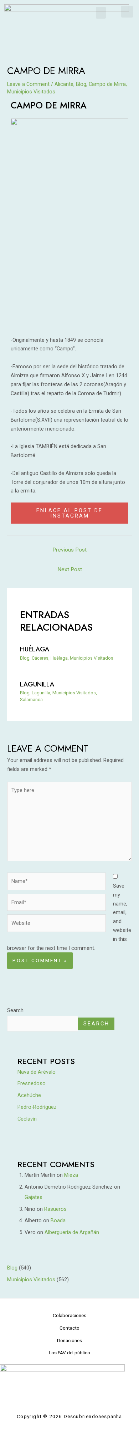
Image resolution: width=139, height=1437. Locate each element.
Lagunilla (37, 684)
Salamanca (31, 699)
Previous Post (69, 550)
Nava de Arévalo (36, 1072)
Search (15, 1010)
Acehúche (29, 1095)
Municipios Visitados (31, 91)
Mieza (71, 1175)
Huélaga (35, 649)
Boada (58, 1220)
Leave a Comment (28, 84)
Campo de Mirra (107, 84)
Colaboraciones (69, 1315)
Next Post (69, 569)
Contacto (69, 1328)
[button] (101, 13)
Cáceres (40, 658)
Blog (81, 84)
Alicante (64, 84)
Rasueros (55, 1209)
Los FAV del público (69, 1352)
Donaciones (69, 1340)
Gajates (33, 1197)
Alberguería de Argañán (72, 1232)
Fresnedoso (31, 1083)
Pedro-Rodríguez (37, 1107)
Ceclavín (27, 1119)
